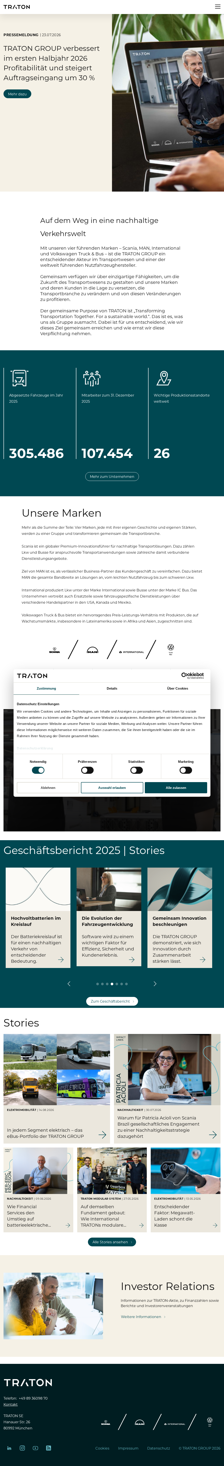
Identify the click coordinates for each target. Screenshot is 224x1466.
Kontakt (11, 1404)
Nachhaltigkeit (130, 1110)
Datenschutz (158, 1448)
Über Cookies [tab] (177, 688)
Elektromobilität (21, 1110)
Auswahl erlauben (112, 788)
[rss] (49, 1448)
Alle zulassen (176, 788)
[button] (69, 983)
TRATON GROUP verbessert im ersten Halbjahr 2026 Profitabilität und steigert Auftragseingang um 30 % (52, 62)
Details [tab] (112, 688)
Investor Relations (167, 1285)
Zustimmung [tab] (46, 688)
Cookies (102, 1448)
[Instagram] (22, 1448)
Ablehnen (48, 788)
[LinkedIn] (9, 1448)
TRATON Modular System (101, 1198)
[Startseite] (17, 7)
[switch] (87, 770)
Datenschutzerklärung (35, 748)
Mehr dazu (17, 93)
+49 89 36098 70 (33, 1398)
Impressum (128, 1448)
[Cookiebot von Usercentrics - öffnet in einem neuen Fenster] (188, 676)
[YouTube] (35, 1448)
